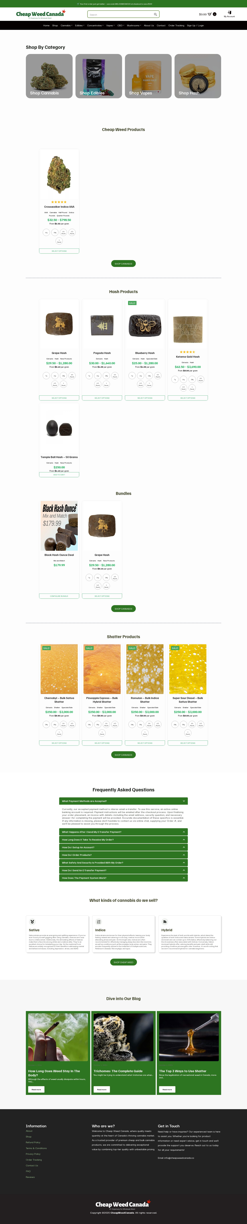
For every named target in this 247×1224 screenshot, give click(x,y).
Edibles (79, 25)
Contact (161, 25)
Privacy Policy (33, 1153)
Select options (59, 251)
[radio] (46, 232)
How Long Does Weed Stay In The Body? (54, 1073)
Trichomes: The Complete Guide (118, 1071)
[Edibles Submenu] (83, 25)
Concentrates (94, 25)
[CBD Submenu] (123, 25)
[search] (155, 14)
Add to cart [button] (59, 474)
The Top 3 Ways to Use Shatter (182, 1071)
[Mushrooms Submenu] (140, 25)
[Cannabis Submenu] (71, 25)
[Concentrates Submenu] (102, 25)
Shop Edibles (92, 92)
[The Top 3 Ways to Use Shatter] (189, 1037)
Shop (55, 25)
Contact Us (32, 1165)
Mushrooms (133, 25)
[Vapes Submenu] (114, 25)
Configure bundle (59, 596)
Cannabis (66, 25)
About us (149, 25)
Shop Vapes (140, 92)
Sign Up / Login (195, 25)
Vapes (109, 25)
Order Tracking (176, 25)
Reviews (30, 1176)
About (29, 1130)
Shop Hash (189, 92)
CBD (119, 25)
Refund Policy (33, 1142)
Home (46, 25)
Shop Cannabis (44, 92)
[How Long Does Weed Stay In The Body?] (58, 1037)
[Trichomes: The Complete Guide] (123, 1037)
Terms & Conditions (36, 1148)
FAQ (28, 1171)
